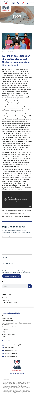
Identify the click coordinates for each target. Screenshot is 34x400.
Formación (5, 329)
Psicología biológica (7, 320)
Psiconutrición (6, 300)
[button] (13, 3)
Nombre (5, 257)
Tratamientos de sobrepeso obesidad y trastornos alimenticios (16, 323)
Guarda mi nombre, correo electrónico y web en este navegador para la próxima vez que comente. (16, 271)
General (4, 298)
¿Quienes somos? (7, 318)
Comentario (6, 236)
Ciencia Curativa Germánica (10, 302)
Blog (3, 332)
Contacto (4, 336)
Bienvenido (5, 316)
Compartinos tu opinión (9, 334)
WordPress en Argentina (17, 373)
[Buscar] (30, 286)
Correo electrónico (8, 263)
